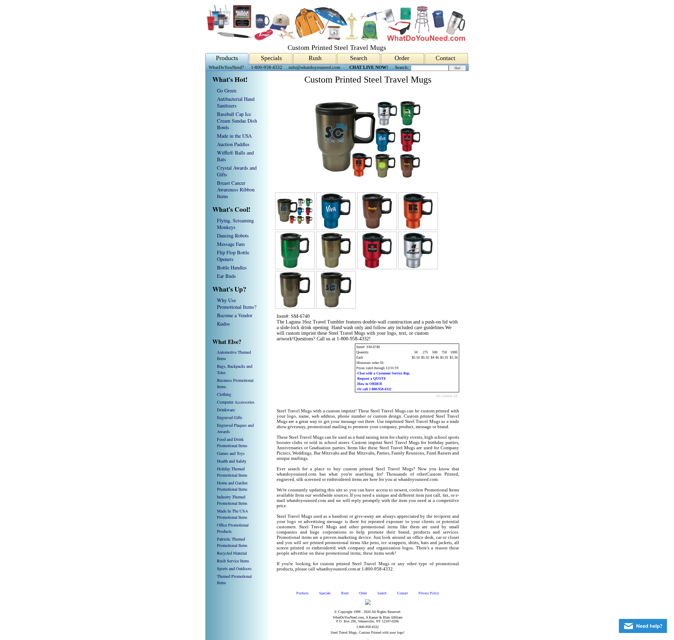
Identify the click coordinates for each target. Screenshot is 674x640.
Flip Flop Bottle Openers (233, 255)
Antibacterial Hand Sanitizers (236, 102)
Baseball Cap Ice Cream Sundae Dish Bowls (237, 121)
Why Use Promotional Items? (236, 303)
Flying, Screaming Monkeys (235, 223)
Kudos (223, 323)
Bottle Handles (232, 267)
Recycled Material (232, 553)
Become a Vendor (234, 315)
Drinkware (226, 409)
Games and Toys (231, 453)
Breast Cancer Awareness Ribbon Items (236, 189)
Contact (445, 57)
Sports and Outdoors (234, 568)
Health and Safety (231, 461)
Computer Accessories (236, 402)
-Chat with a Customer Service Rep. (383, 373)
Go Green (226, 90)
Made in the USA (234, 135)
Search (358, 57)
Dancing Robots (233, 235)
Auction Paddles (233, 144)
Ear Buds (226, 276)
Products (227, 57)
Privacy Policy (428, 593)
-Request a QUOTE (371, 378)
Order (402, 57)
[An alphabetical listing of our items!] (335, 39)
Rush (315, 57)
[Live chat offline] (643, 626)
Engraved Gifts (229, 417)
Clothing (224, 394)
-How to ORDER (369, 384)
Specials (271, 57)
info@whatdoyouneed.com (314, 67)
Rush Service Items (233, 560)
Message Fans (231, 244)
